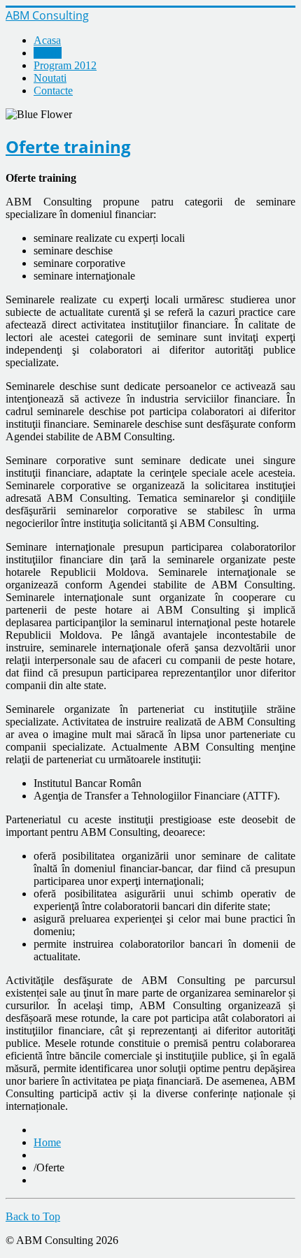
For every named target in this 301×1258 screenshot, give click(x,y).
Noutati (50, 78)
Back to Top (33, 1216)
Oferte (48, 53)
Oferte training (68, 146)
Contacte (53, 90)
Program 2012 (65, 65)
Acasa (47, 40)
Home (47, 1142)
